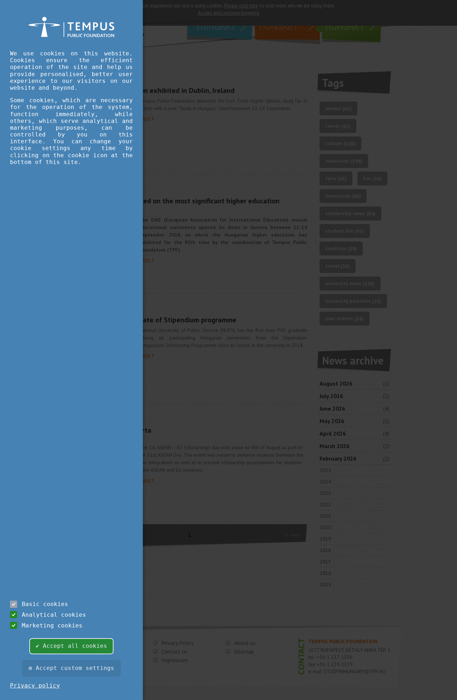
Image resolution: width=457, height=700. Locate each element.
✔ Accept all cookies (71, 645)
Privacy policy (35, 685)
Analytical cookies (54, 614)
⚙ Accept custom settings (71, 668)
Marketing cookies (52, 625)
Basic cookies (45, 604)
